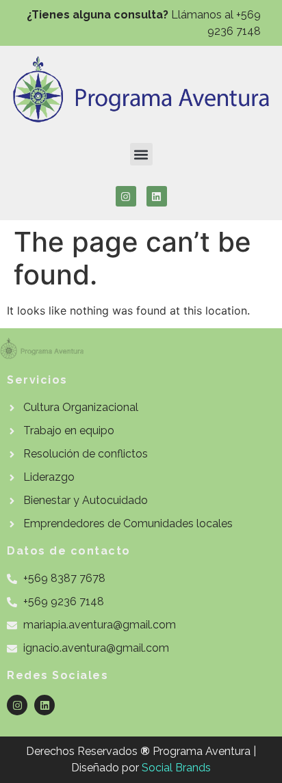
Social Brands (176, 767)
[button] (141, 154)
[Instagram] (126, 196)
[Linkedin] (156, 196)
